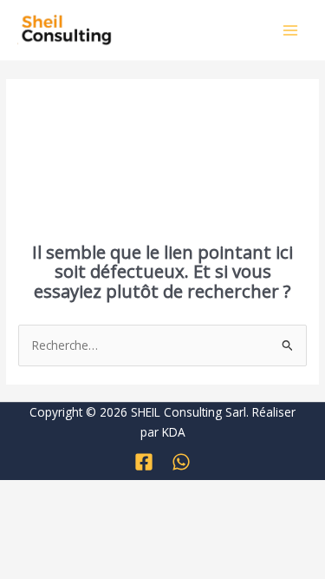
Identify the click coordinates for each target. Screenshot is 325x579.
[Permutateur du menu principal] (291, 30)
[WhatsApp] (181, 461)
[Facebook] (143, 461)
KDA (173, 432)
